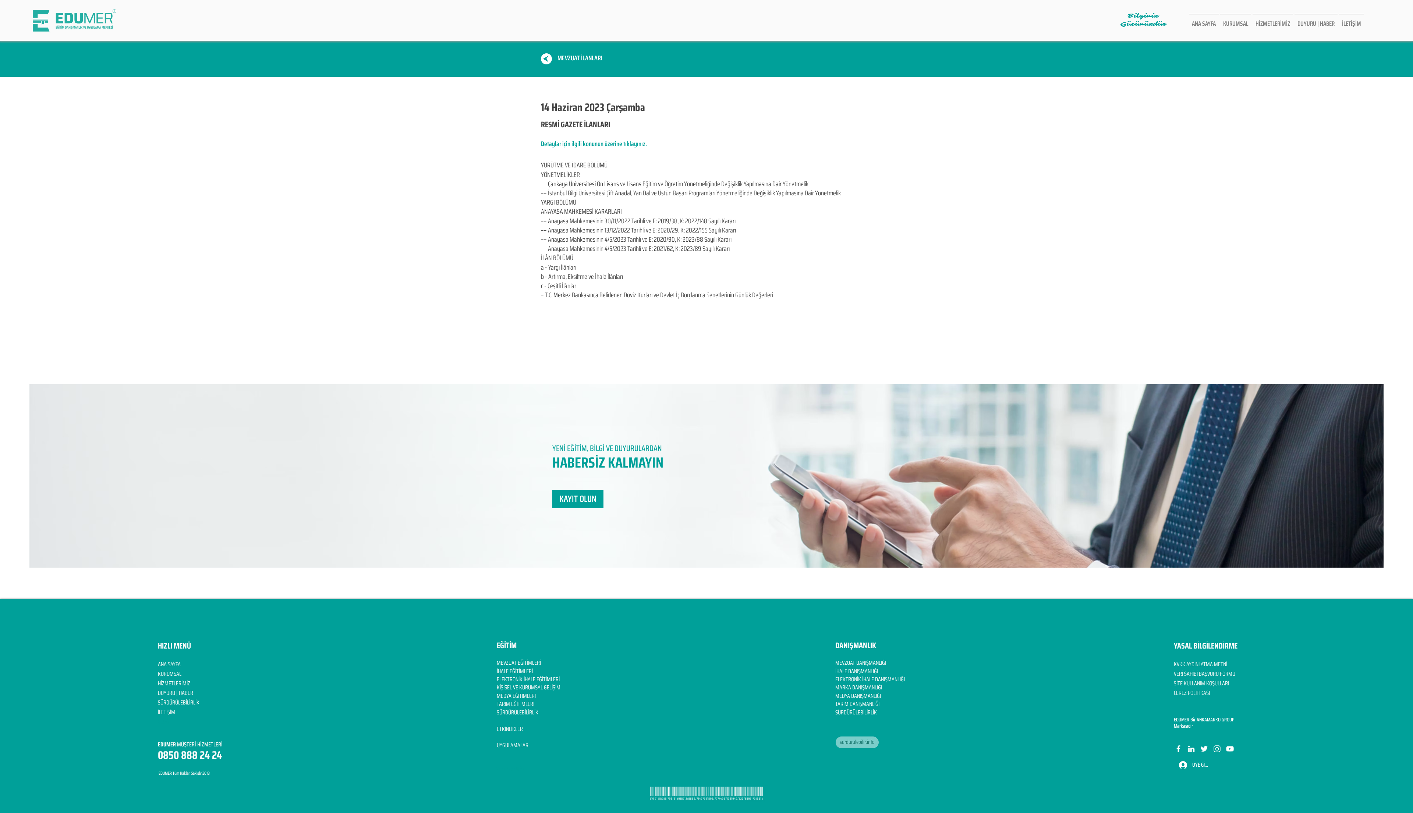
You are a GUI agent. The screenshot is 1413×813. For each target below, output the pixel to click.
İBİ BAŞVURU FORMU (1214, 673)
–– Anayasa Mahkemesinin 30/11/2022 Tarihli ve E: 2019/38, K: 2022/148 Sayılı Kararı (638, 221)
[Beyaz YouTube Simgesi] (1230, 748)
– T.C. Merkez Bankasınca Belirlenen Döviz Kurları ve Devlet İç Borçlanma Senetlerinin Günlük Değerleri (657, 295)
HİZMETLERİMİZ (174, 683)
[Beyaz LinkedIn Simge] (1191, 748)
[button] (577, 499)
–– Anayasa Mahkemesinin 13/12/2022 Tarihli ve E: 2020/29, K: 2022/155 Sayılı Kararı (638, 230)
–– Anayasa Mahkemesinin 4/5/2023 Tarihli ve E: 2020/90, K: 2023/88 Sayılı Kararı (636, 239)
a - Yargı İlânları (558, 267)
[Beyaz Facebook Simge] (1178, 748)
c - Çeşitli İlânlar (558, 286)
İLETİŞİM (166, 712)
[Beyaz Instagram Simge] (1217, 748)
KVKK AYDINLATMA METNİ (1200, 664)
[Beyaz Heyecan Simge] (1204, 748)
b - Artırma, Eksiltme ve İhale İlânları (582, 276)
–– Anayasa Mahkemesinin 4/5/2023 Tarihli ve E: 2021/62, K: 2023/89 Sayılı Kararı (635, 249)
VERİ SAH (1183, 673)
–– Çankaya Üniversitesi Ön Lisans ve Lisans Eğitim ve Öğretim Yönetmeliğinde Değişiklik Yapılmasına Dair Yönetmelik (674, 184)
